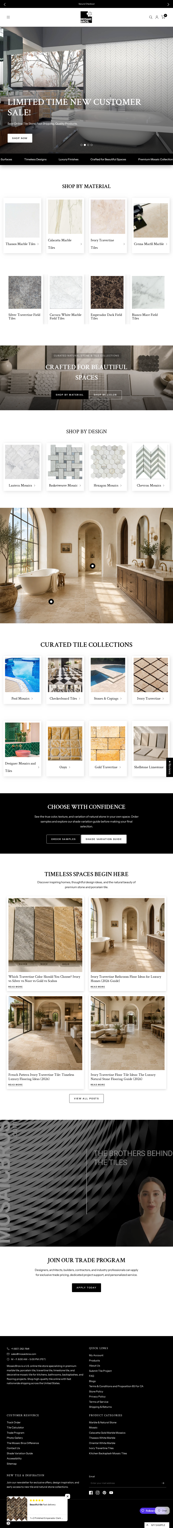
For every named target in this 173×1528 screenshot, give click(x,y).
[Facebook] (91, 1493)
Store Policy (96, 1391)
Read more (15, 987)
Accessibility (14, 1458)
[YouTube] (111, 1493)
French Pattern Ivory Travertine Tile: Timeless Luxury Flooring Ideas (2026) (41, 1076)
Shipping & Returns (100, 1406)
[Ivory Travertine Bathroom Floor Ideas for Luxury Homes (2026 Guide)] (128, 935)
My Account (96, 1355)
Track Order (14, 1422)
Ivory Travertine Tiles (101, 1448)
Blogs (92, 1381)
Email (92, 1476)
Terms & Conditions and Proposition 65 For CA (116, 1386)
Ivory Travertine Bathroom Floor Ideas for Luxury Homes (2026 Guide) (126, 978)
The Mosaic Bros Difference (23, 1443)
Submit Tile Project (100, 1370)
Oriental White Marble (102, 1443)
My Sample (158, 1525)
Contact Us (13, 1448)
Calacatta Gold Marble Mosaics (107, 1432)
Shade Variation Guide (20, 1453)
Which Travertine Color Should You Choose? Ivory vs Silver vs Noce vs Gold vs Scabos (44, 978)
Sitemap (12, 1463)
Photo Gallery (15, 1437)
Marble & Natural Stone (102, 1422)
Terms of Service (98, 1401)
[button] (5, 4)
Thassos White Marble (102, 1437)
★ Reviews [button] (169, 767)
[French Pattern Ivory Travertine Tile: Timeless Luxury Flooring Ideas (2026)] (45, 1033)
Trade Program (15, 1432)
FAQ (91, 1375)
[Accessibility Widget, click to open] (8, 1523)
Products (94, 1360)
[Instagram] (98, 1493)
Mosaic (93, 1427)
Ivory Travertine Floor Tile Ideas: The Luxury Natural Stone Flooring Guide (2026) (123, 1076)
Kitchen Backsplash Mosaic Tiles (108, 1453)
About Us (94, 1365)
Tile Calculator (15, 1427)
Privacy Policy (97, 1396)
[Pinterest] (104, 1493)
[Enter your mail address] (162, 1483)
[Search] (151, 17)
